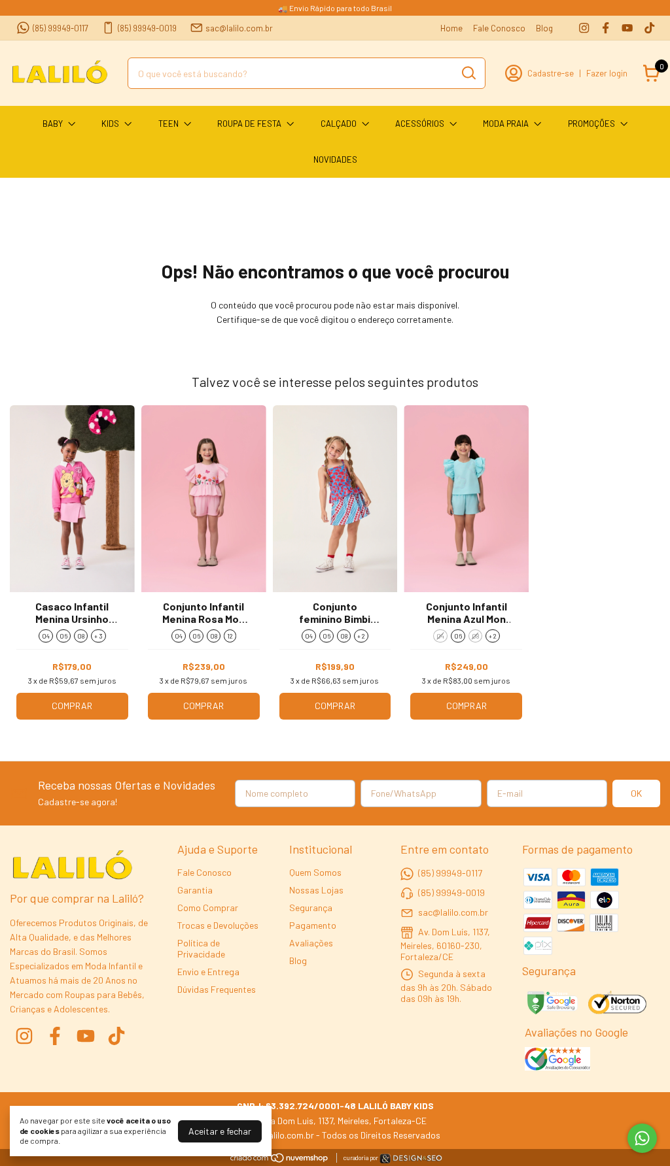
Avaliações (311, 942)
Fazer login (606, 73)
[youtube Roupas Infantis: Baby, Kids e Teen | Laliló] (627, 28)
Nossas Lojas (316, 889)
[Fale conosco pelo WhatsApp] (642, 1138)
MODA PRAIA (506, 123)
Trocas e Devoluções (217, 925)
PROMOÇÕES (591, 123)
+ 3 (98, 636)
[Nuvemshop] (280, 1159)
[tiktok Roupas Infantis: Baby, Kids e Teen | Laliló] (649, 28)
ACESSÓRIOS (419, 123)
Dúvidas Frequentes (216, 989)
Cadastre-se (550, 73)
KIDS (110, 123)
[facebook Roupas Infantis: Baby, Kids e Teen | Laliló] (605, 28)
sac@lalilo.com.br (239, 28)
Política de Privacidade (201, 948)
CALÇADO (339, 123)
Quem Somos (315, 872)
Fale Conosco (499, 28)
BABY (53, 123)
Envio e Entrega (208, 971)
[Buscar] (468, 72)
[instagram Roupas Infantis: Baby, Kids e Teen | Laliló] (584, 28)
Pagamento (312, 925)
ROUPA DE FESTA (249, 123)
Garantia (195, 889)
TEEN (168, 123)
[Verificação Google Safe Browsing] (551, 1004)
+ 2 (361, 636)
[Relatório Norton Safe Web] (618, 1004)
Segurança (310, 907)
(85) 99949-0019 (147, 28)
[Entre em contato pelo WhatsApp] (411, 1160)
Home (451, 28)
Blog (544, 28)
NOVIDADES (335, 159)
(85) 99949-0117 (60, 28)
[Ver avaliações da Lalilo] (557, 1060)
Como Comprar (207, 907)
